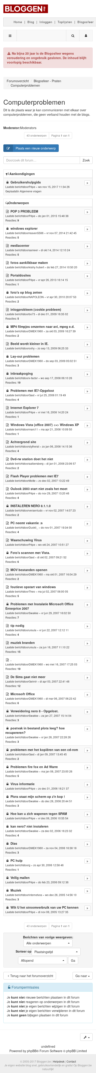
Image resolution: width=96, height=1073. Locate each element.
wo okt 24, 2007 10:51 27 (53, 544)
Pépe (32, 187)
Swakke (33, 613)
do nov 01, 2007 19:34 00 (56, 527)
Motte (32, 480)
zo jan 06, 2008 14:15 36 (57, 446)
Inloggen (46, 22)
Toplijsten (65, 22)
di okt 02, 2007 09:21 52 (52, 557)
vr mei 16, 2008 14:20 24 (53, 412)
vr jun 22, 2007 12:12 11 (54, 630)
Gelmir (33, 681)
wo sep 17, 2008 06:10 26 (56, 378)
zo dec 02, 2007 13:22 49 (53, 480)
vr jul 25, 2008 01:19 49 (51, 395)
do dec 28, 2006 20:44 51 (56, 801)
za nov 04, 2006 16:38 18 (61, 848)
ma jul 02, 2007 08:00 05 (53, 591)
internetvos (35, 895)
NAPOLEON (36, 297)
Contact (71, 1061)
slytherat (34, 446)
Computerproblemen (34, 102)
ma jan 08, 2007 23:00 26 (56, 771)
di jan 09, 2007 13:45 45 (52, 754)
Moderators (28, 127)
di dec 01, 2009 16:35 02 (53, 314)
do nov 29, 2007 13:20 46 (53, 493)
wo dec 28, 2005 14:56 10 (61, 895)
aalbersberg (36, 463)
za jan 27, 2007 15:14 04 (56, 715)
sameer (33, 250)
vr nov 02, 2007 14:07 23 (61, 510)
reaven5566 (36, 233)
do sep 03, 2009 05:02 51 (61, 361)
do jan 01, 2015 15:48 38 (53, 216)
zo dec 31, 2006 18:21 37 (53, 788)
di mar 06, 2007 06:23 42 (61, 698)
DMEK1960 (36, 331)
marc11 (33, 429)
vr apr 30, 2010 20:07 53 (61, 297)
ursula (32, 630)
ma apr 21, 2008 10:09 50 (56, 429)
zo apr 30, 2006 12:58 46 (48, 865)
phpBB (31, 1051)
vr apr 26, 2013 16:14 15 (53, 280)
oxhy (32, 348)
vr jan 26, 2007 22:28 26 (56, 737)
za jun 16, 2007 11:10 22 (54, 647)
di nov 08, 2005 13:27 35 (53, 912)
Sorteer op (34, 951)
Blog (30, 22)
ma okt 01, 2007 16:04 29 (61, 574)
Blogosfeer (85, 22)
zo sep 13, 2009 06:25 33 (53, 348)
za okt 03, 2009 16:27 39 (61, 331)
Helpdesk (59, 1061)
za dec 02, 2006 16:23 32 (56, 831)
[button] (48, 943)
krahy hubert (36, 267)
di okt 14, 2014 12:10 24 (55, 250)
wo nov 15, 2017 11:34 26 (54, 187)
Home (18, 22)
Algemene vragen (31, 191)
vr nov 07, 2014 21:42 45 (61, 233)
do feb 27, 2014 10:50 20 (62, 267)
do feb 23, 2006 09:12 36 (53, 882)
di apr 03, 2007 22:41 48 (54, 681)
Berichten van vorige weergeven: (48, 940)
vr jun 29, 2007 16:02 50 (56, 613)
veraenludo (36, 510)
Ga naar (81, 975)
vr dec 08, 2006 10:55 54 (53, 818)
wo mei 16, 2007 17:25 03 (61, 664)
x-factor (33, 378)
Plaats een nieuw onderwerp (36, 148)
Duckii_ (33, 527)
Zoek (86, 160)
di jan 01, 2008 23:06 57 (61, 463)
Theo (32, 591)
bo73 (32, 314)
